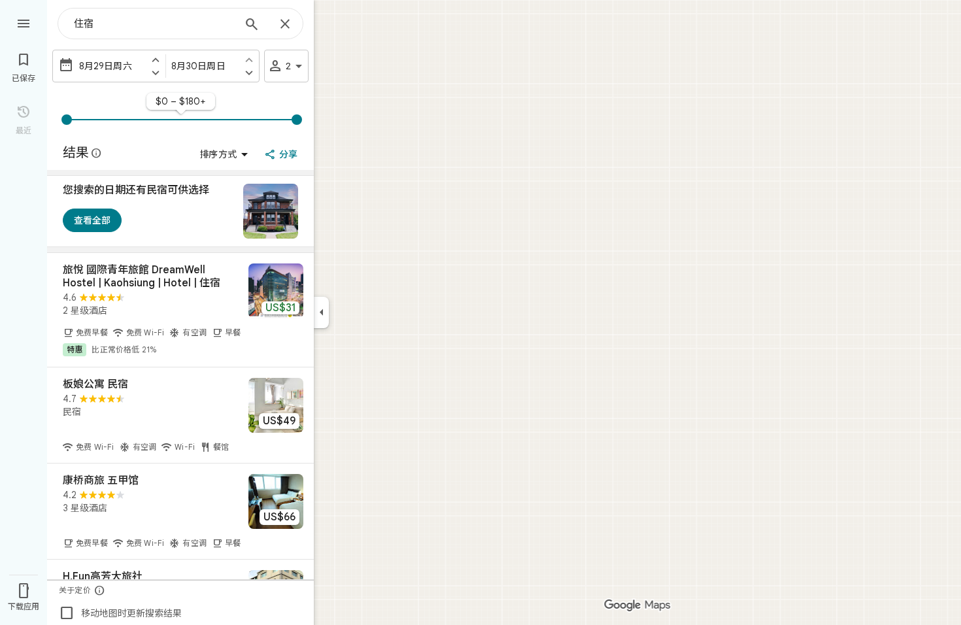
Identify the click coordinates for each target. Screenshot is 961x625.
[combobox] (153, 23)
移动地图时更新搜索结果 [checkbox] (120, 613)
